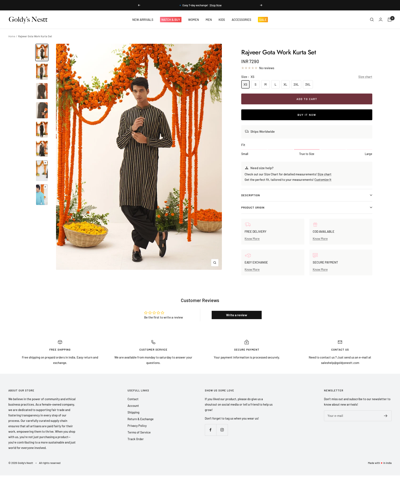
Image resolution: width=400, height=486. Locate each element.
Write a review (236, 315)
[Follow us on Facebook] (210, 430)
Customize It (322, 179)
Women (193, 19)
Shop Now (216, 5)
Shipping (133, 412)
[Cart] (390, 19)
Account (133, 405)
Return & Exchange (141, 419)
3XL (308, 84)
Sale (263, 19)
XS (245, 84)
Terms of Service (139, 432)
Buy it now (307, 114)
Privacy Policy (137, 425)
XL (285, 84)
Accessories (241, 19)
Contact (133, 399)
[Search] (372, 19)
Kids (222, 19)
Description (250, 195)
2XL (296, 84)
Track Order (136, 439)
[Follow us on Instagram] (222, 430)
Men (209, 19)
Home (11, 36)
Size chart (365, 77)
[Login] (380, 19)
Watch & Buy (170, 19)
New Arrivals (142, 19)
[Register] (386, 415)
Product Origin (253, 207)
